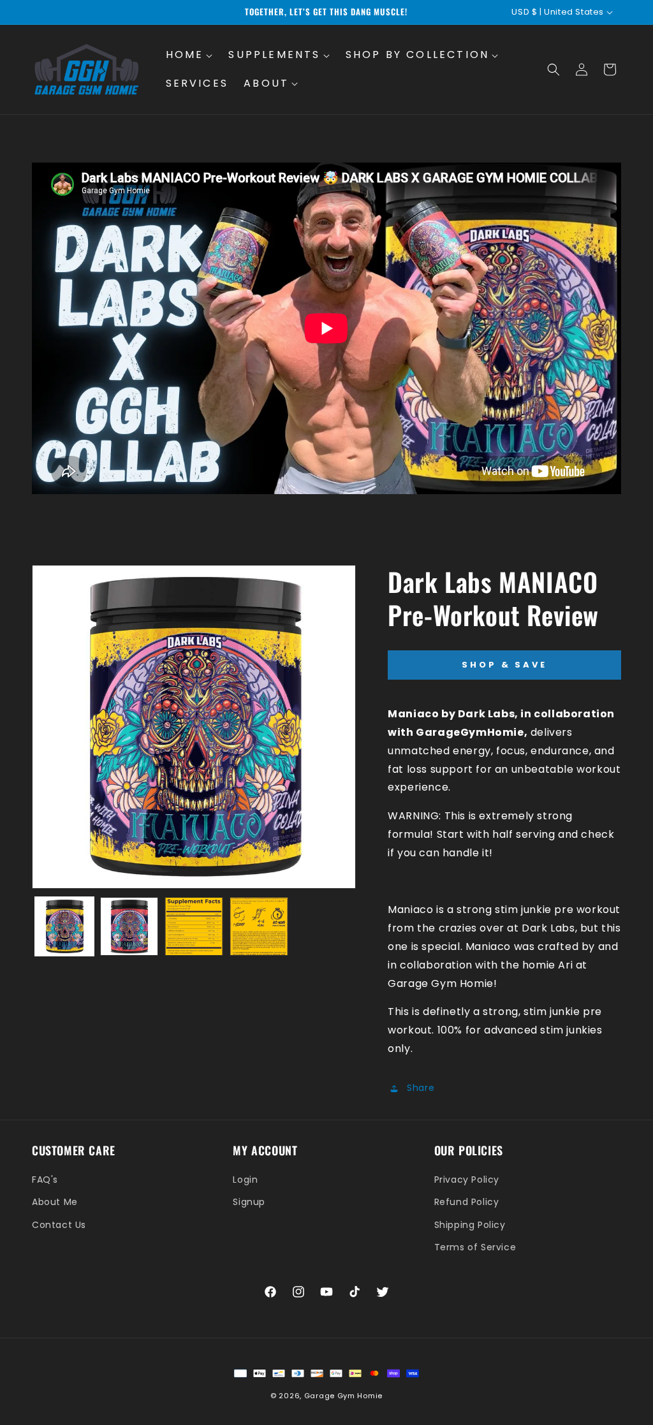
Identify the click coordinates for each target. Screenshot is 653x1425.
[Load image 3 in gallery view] (194, 926)
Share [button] (420, 1087)
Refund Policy (466, 1201)
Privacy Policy (466, 1179)
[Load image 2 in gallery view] (129, 926)
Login (245, 1179)
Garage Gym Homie (343, 1396)
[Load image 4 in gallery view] (259, 926)
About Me (55, 1201)
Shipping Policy (470, 1224)
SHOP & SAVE (504, 665)
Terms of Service (475, 1247)
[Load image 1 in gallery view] (64, 926)
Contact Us (59, 1224)
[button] (189, 55)
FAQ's (45, 1179)
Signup (249, 1201)
